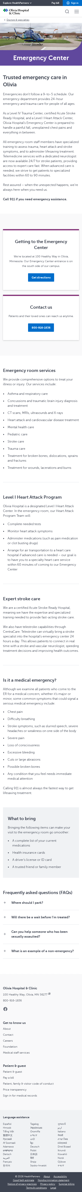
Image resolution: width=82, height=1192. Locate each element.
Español (7, 1124)
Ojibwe (62, 1161)
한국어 (6, 1165)
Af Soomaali (9, 1142)
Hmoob (7, 1127)
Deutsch (34, 1146)
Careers (8, 1040)
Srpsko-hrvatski (38, 1165)
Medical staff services (16, 1052)
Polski (33, 1150)
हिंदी (32, 1158)
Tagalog (34, 1124)
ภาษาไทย (63, 1139)
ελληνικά (62, 1142)
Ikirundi (62, 1150)
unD (32, 1139)
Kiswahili (62, 1154)
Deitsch (7, 1154)
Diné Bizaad (64, 1146)
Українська (36, 1127)
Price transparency (14, 1089)
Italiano (61, 1131)
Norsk (61, 1158)
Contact (8, 1034)
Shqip (33, 1161)
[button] (72, 3)
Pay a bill (8, 1077)
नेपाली (60, 1135)
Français (7, 1161)
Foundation (10, 1046)
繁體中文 (8, 1135)
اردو (60, 1127)
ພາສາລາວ (8, 1150)
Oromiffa (35, 1131)
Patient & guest (12, 1071)
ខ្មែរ (31, 1142)
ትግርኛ (61, 1165)
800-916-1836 (12, 1000)
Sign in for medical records (20, 1095)
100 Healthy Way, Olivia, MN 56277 (25, 994)
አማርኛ (33, 1135)
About (7, 1028)
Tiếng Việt (8, 1131)
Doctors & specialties (18, 19)
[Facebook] (5, 1010)
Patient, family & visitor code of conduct (28, 1083)
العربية (6, 1158)
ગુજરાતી (62, 1124)
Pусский (7, 1139)
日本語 (33, 1154)
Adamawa (8, 1146)
